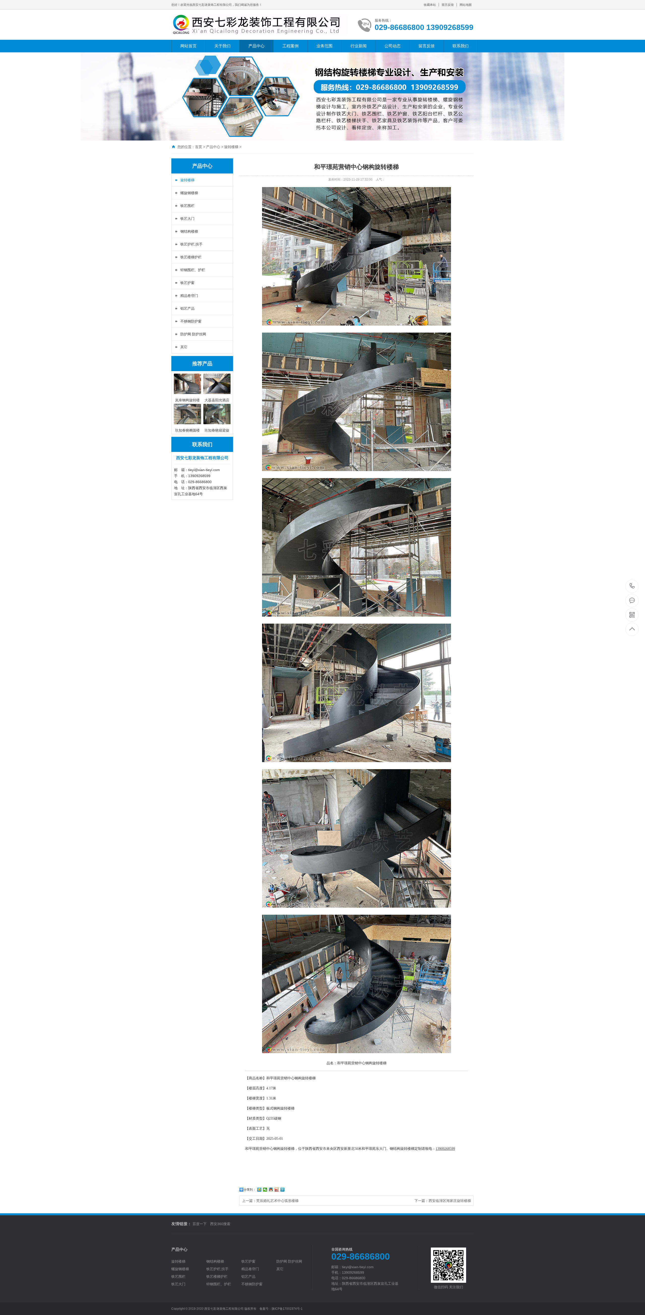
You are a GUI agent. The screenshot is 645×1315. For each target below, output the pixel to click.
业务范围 (324, 46)
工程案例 (290, 46)
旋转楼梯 (231, 147)
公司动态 (392, 46)
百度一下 (199, 1224)
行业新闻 (358, 46)
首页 (198, 147)
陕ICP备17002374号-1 (287, 1308)
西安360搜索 (220, 1224)
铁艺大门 (187, 219)
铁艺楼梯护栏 (191, 257)
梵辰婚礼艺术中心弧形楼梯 (277, 1201)
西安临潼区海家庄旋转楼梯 (450, 1201)
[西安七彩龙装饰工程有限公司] (259, 25)
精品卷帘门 (189, 296)
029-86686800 (632, 586)
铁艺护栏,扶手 (191, 244)
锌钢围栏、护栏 (192, 270)
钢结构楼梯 (189, 231)
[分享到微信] (265, 1190)
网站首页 (188, 46)
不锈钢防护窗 (191, 321)
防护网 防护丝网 (193, 334)
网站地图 (466, 5)
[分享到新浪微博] (277, 1190)
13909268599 (445, 1149)
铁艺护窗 (187, 283)
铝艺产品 (187, 308)
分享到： (250, 1189)
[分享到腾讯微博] (282, 1190)
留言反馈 (448, 5)
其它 (183, 347)
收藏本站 (430, 5)
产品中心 (256, 46)
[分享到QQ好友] (271, 1190)
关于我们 (222, 46)
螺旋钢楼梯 (189, 193)
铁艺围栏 (187, 206)
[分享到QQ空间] (259, 1190)
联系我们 (461, 46)
